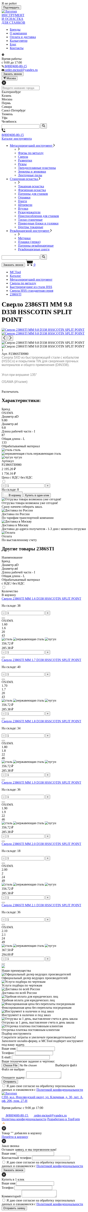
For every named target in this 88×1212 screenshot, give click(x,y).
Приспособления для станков (38, 216)
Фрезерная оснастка (32, 190)
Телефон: (8, 1053)
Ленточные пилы (30, 175)
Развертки (25, 160)
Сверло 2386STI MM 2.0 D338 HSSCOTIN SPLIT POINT (41, 844)
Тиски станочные (30, 219)
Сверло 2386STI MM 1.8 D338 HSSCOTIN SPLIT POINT (41, 721)
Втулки (23, 208)
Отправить (9, 1081)
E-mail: (6, 1057)
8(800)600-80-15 (13, 135)
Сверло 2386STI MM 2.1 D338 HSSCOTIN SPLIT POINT (41, 905)
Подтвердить (11, 7)
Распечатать (10, 391)
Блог (13, 44)
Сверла (23, 156)
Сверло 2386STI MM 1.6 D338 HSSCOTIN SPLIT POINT (41, 598)
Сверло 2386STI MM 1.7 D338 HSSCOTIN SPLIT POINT (41, 660)
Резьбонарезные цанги (34, 249)
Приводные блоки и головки (38, 223)
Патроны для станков (33, 193)
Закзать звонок (12, 74)
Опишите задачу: (13, 1077)
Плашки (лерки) (29, 242)
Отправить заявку (14, 1208)
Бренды (15, 29)
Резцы (22, 164)
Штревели (25, 205)
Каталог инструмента (17, 138)
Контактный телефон (16, 1158)
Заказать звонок (13, 264)
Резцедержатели (29, 212)
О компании (18, 33)
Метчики (24, 238)
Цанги (22, 201)
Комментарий (11, 1196)
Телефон (8, 1187)
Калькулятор (18, 40)
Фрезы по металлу (31, 153)
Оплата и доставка (23, 37)
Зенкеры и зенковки (32, 171)
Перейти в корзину (15, 1137)
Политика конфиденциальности (24, 1119)
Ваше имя (8, 1153)
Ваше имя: (9, 1048)
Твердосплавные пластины (37, 168)
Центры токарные (30, 227)
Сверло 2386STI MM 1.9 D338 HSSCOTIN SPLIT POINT (41, 782)
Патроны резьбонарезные (36, 245)
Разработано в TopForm (63, 1119)
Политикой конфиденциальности (59, 1089)
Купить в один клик (37, 495)
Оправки (24, 197)
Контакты (17, 48)
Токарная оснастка (31, 186)
